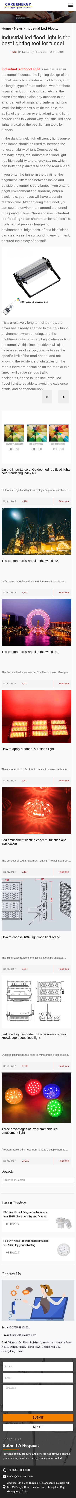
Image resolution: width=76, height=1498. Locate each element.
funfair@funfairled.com (23, 1334)
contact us (11, 1274)
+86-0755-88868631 (18, 1327)
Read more (64, 501)
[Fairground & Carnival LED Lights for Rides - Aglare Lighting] (18, 5)
